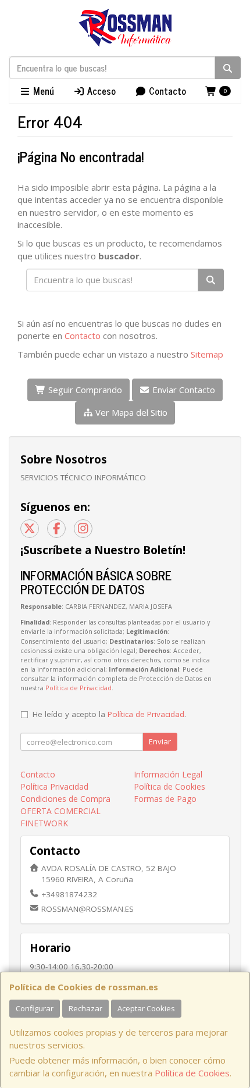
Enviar (160, 741)
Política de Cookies (192, 1073)
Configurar (34, 1008)
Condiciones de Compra (65, 798)
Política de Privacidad (78, 687)
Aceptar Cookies (146, 1008)
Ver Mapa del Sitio (130, 412)
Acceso (100, 90)
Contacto (166, 90)
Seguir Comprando (84, 389)
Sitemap (207, 354)
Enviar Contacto (182, 389)
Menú (42, 90)
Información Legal (168, 774)
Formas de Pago (165, 798)
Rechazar (85, 1008)
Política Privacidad (54, 786)
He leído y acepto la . (109, 714)
